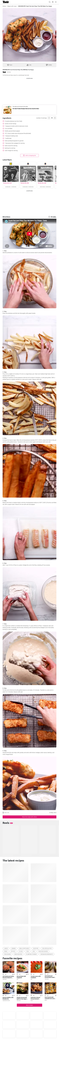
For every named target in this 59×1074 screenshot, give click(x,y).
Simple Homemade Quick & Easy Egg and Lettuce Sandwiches (22, 998)
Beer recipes (18, 954)
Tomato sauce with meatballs (36, 977)
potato (13, 951)
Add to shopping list (30, 155)
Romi (32, 1000)
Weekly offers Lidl (7, 183)
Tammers (5, 979)
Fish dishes (7, 954)
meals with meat (24, 948)
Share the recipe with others (29, 817)
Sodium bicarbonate (46, 954)
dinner (14, 948)
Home (4, 6)
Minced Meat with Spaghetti (21, 977)
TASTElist (9, 72)
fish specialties (47, 948)
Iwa (17, 979)
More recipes (29, 1005)
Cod (33, 951)
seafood (35, 948)
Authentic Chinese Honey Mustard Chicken (35, 998)
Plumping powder (31, 954)
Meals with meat (11, 6)
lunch (6, 948)
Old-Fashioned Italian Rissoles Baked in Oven (8, 977)
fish (27, 951)
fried (5, 951)
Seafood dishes (43, 951)
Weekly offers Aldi (25, 183)
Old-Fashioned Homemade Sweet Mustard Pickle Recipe (50, 976)
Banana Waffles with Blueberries (8, 998)
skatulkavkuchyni (6, 1000)
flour (21, 951)
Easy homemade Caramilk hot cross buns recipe (50, 997)
